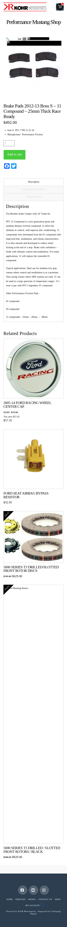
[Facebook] (22, 890)
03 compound (12, 309)
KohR (10, 899)
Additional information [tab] (33, 189)
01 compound (13, 301)
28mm (44, 317)
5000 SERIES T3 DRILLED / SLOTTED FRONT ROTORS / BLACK (31, 850)
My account (33, 905)
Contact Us (45, 899)
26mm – (35, 317)
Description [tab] (33, 182)
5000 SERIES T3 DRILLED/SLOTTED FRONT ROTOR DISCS (31, 569)
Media (32, 899)
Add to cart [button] (35, 393)
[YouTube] (33, 890)
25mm (26, 317)
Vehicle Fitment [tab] (33, 197)
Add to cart (14, 154)
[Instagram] (44, 890)
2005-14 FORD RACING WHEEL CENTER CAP (27, 404)
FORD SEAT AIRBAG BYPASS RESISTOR (25, 495)
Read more (33, 484)
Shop (57, 899)
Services (20, 899)
